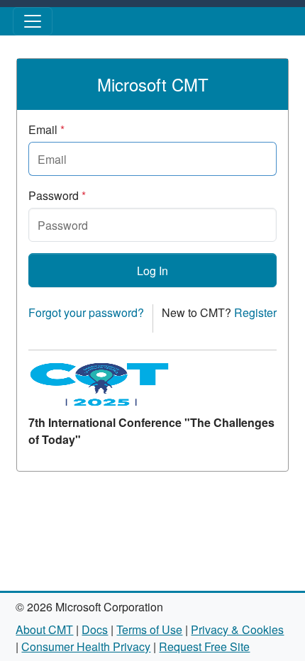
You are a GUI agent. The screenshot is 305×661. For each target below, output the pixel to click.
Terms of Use (149, 629)
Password (57, 195)
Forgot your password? (86, 312)
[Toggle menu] (32, 21)
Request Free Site (204, 646)
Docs (95, 629)
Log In (152, 270)
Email (46, 129)
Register (255, 312)
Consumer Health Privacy (85, 646)
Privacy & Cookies (237, 629)
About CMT (44, 629)
